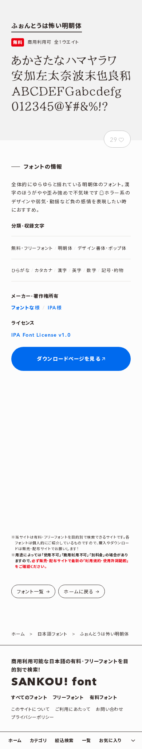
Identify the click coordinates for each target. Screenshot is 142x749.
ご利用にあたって (72, 709)
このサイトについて (30, 709)
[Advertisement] (71, 453)
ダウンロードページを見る (68, 359)
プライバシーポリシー (32, 717)
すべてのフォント (29, 698)
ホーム (14, 741)
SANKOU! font (54, 682)
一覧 (86, 741)
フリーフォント (68, 698)
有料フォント (103, 698)
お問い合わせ (109, 709)
